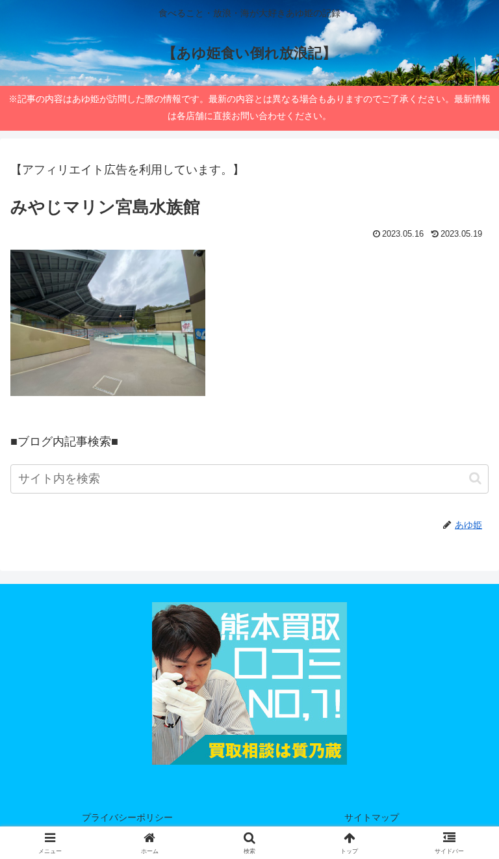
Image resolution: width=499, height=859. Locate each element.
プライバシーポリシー (127, 817)
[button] (475, 478)
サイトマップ (371, 817)
